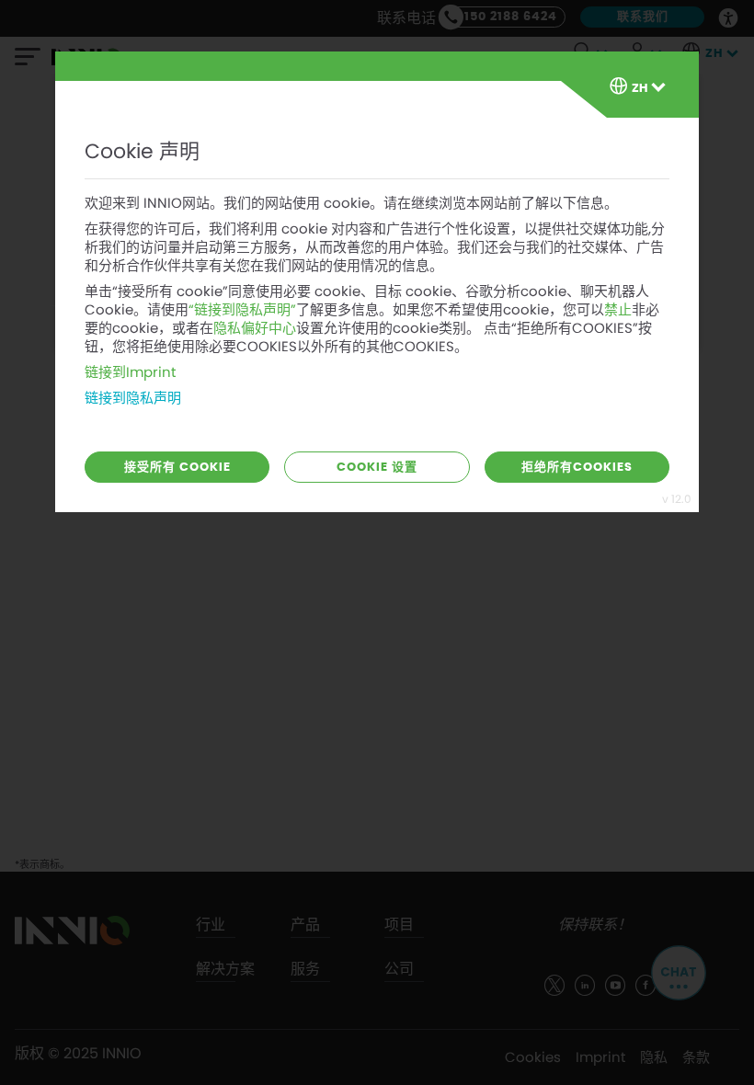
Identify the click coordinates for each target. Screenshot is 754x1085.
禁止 (618, 310)
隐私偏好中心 (254, 328)
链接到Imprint (130, 372)
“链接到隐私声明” (242, 310)
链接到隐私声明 (133, 398)
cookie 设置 (377, 468)
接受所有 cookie (177, 468)
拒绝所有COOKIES (577, 468)
